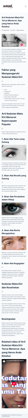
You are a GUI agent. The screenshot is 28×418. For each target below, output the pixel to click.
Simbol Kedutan (20, 30)
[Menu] (25, 6)
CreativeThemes (6, 416)
